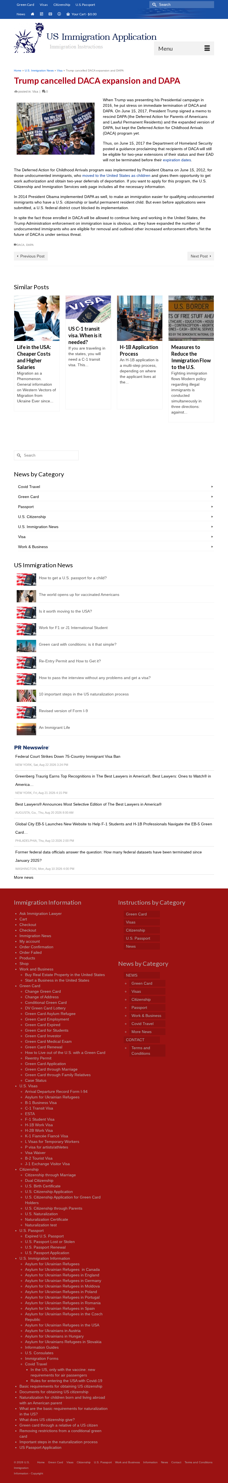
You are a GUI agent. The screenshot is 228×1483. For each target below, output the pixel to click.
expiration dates (177, 160)
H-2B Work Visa (39, 1130)
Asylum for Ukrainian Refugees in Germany (63, 1280)
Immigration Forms (41, 1358)
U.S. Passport (31, 1230)
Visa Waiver (35, 1152)
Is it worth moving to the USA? (65, 611)
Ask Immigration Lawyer (40, 913)
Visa (35, 91)
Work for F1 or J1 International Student (73, 627)
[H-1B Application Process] (128, 318)
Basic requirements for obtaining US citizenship (60, 1386)
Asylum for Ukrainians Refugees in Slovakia (63, 1342)
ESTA (30, 1113)
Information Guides (42, 1347)
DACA (20, 244)
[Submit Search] (153, 4)
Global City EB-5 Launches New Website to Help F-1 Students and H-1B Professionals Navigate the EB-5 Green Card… (113, 828)
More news (23, 877)
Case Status (35, 1080)
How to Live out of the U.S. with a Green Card (65, 1052)
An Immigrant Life (54, 727)
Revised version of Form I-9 (63, 711)
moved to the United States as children (116, 175)
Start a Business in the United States (57, 980)
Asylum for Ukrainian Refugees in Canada (62, 1269)
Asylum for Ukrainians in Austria (53, 1330)
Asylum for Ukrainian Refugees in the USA (62, 1325)
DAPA (30, 244)
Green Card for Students (46, 1030)
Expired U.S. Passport (44, 1236)
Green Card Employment (47, 1019)
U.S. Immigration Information (44, 1258)
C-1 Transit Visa (39, 1108)
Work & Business (33, 546)
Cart (23, 919)
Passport (26, 506)
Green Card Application (45, 1063)
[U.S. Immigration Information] (114, 38)
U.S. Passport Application (47, 1253)
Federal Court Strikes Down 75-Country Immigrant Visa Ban (67, 756)
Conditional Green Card (46, 1002)
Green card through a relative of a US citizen (58, 1425)
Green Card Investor (43, 1036)
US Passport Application (40, 1447)
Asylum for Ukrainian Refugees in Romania (63, 1303)
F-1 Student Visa (39, 1119)
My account (29, 941)
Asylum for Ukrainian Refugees (52, 1097)
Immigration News (35, 936)
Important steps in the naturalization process (58, 1442)
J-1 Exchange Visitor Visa (47, 1164)
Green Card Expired (42, 1024)
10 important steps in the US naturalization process (84, 694)
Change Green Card (43, 991)
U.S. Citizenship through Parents (53, 1208)
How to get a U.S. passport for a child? (73, 578)
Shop (24, 963)
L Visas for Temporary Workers (52, 1141)
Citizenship (29, 1169)
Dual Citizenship (39, 1180)
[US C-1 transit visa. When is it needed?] (77, 309)
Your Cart (83, 14)
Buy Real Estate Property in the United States (65, 974)
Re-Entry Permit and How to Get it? (70, 661)
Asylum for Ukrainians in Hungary (54, 1336)
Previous (19, 366)
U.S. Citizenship (32, 516)
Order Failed (30, 952)
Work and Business (36, 969)
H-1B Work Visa (39, 1125)
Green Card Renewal (43, 1047)
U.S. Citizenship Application (49, 1191)
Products (27, 958)
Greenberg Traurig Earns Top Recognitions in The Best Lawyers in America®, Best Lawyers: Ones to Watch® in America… (113, 780)
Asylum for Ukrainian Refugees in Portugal (62, 1297)
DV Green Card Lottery (45, 1008)
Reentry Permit (38, 1058)
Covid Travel (29, 486)
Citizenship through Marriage (50, 1175)
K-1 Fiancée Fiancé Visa (46, 1136)
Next (209, 366)
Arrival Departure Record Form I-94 (56, 1091)
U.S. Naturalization (41, 1214)
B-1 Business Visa (41, 1102)
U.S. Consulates (39, 1353)
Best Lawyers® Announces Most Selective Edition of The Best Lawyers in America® (88, 804)
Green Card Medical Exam (48, 1041)
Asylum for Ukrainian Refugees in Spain (60, 1308)
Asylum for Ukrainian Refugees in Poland (61, 1291)
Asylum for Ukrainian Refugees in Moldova (62, 1286)
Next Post (199, 256)
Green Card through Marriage (51, 1069)
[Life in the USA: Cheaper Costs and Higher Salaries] (25, 318)
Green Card (28, 496)
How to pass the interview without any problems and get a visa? (95, 677)
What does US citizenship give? (47, 1419)
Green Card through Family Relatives (58, 1075)
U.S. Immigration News (38, 526)
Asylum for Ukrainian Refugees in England (62, 1275)
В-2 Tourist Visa (39, 1158)
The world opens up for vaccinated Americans (79, 594)
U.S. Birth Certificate (43, 1186)
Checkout (27, 924)
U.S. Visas (28, 1086)
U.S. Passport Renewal (45, 1247)
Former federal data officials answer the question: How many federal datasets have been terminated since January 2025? (108, 856)
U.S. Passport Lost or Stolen (50, 1241)
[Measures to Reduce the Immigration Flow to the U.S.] (179, 318)
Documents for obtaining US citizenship (53, 1392)
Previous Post (32, 256)
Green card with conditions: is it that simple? (78, 644)
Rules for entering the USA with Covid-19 (66, 1380)
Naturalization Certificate (46, 1219)
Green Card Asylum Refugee (50, 1013)
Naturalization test (41, 1225)
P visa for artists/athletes (46, 1147)
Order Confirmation (36, 947)
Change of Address (42, 997)
